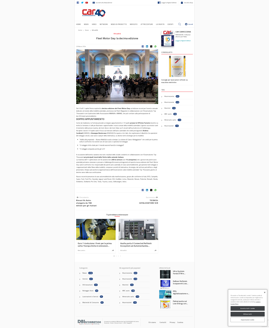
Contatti (163, 322)
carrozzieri (171, 125)
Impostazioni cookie (247, 320)
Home (78, 24)
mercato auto (173, 120)
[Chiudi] (264, 292)
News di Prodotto (119, 24)
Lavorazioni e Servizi (92, 296)
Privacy (172, 322)
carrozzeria (172, 96)
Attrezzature (147, 24)
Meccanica (81, 250)
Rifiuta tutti (247, 314)
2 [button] (116, 256)
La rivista (160, 24)
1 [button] (114, 256)
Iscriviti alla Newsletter (104, 2)
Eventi (170, 24)
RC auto (170, 114)
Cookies (180, 322)
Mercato (133, 24)
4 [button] (120, 256)
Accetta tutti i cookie (247, 308)
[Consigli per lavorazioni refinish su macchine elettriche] (177, 66)
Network (104, 24)
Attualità (95, 30)
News (86, 24)
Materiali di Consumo (92, 302)
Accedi (190, 24)
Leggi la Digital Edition (169, 2)
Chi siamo (152, 322)
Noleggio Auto (90, 290)
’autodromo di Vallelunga (140, 128)
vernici (170, 108)
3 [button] (118, 256)
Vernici (87, 279)
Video (94, 24)
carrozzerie (172, 102)
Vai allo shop (188, 2)
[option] (96, 236)
